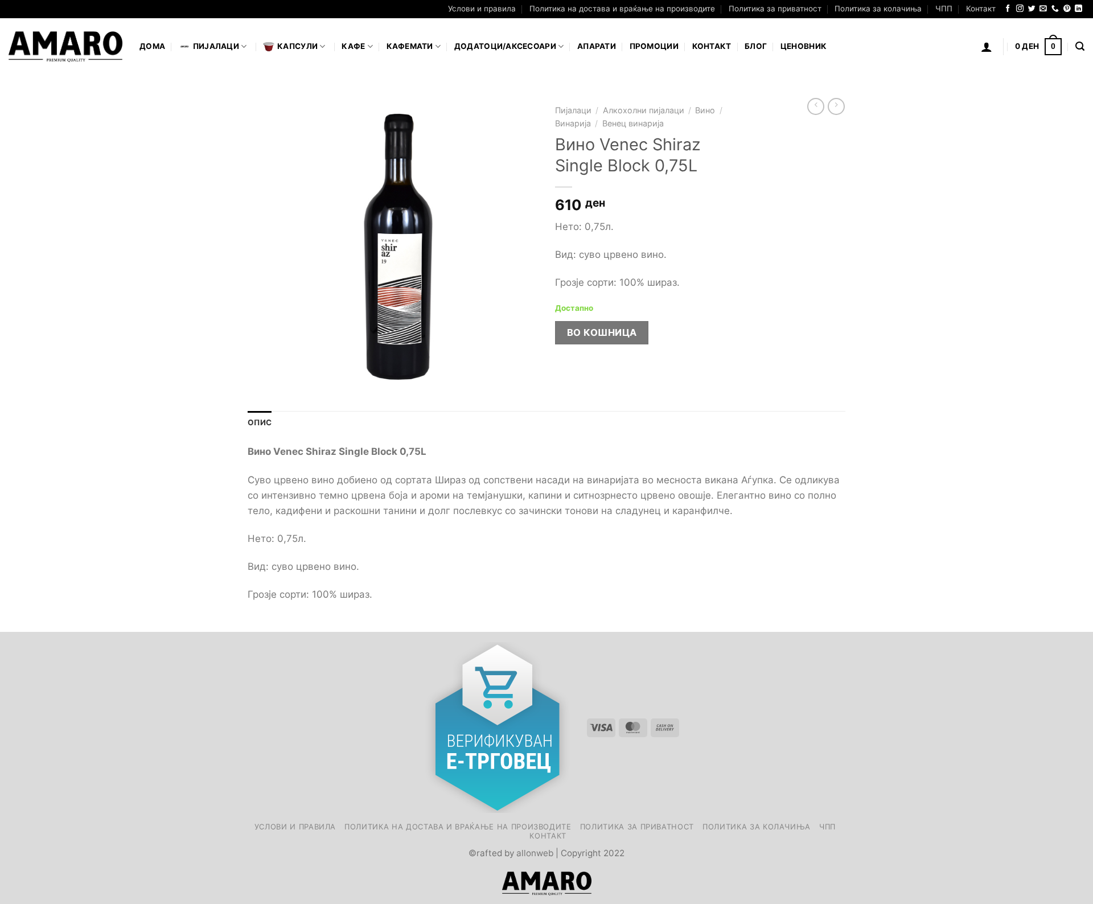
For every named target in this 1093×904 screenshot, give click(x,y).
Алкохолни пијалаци (643, 110)
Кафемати (410, 46)
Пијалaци (216, 46)
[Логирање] (986, 46)
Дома (152, 46)
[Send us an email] (1043, 9)
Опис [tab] (260, 422)
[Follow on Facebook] (1008, 9)
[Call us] (1055, 9)
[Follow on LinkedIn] (1078, 9)
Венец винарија (633, 123)
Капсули (297, 46)
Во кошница (602, 332)
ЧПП (943, 8)
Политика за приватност (775, 8)
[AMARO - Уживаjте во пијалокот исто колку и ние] (65, 46)
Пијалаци (573, 110)
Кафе (353, 46)
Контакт (981, 8)
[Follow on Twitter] (1032, 9)
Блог (756, 46)
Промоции (654, 46)
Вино (705, 110)
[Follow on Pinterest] (1067, 9)
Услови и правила (482, 8)
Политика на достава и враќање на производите (622, 8)
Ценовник (803, 46)
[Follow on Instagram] (1020, 9)
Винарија (573, 123)
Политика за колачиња (878, 8)
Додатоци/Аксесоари (505, 46)
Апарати (596, 46)
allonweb (534, 853)
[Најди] (1079, 46)
